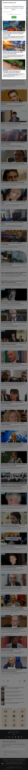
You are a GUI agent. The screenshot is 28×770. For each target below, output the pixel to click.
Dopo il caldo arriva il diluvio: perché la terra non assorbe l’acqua (13, 53)
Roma (4, 36)
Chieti (4, 73)
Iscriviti (14, 17)
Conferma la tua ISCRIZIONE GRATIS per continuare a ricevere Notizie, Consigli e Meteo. (14, 8)
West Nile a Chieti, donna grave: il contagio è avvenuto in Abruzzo (12, 71)
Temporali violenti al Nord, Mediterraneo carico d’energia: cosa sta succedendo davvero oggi (14, 34)
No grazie (14, 20)
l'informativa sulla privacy (16, 14)
